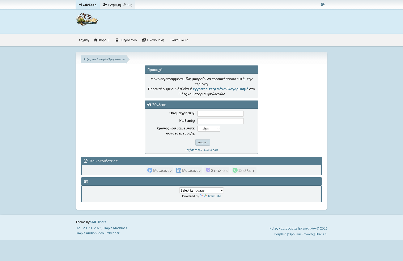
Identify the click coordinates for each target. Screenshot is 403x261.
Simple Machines (115, 228)
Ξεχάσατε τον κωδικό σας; (201, 149)
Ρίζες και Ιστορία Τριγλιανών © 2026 (298, 228)
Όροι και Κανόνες (301, 234)
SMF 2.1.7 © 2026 (88, 228)
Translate (214, 196)
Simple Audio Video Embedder (97, 233)
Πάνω (320, 234)
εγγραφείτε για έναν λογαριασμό (221, 89)
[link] (160, 170)
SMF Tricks (98, 222)
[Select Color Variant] (322, 4)
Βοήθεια (280, 234)
